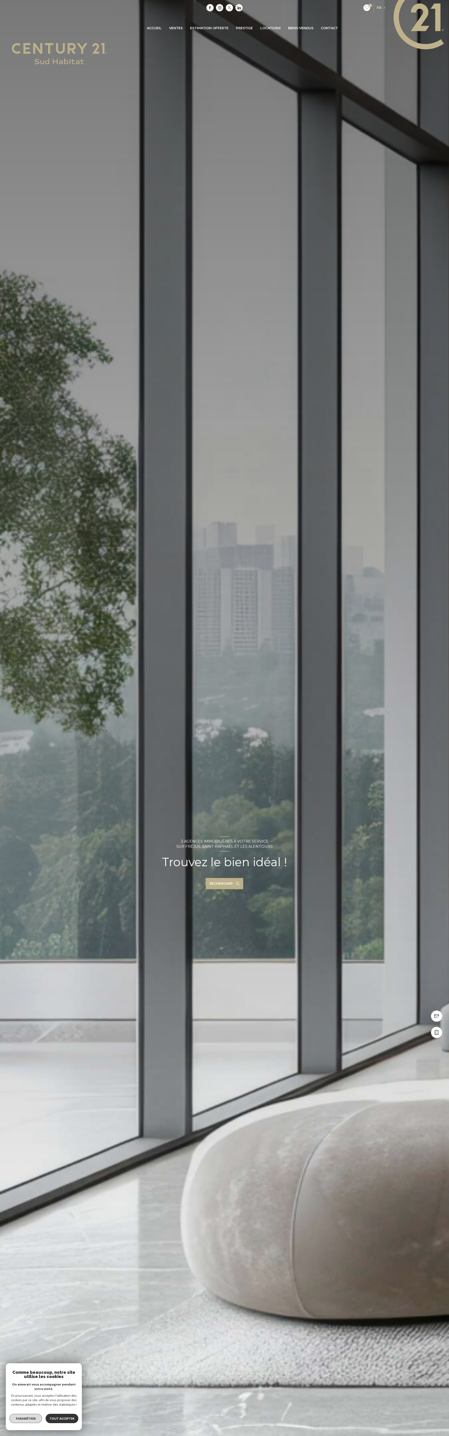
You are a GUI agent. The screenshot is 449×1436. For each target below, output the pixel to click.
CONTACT (329, 28)
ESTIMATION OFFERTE (209, 28)
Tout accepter (62, 1418)
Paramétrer (26, 1418)
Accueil (154, 28)
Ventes (176, 28)
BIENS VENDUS (300, 28)
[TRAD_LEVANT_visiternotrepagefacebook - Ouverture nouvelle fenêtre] (210, 7)
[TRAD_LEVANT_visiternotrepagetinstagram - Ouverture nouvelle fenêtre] (219, 7)
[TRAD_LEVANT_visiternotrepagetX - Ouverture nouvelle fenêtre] (229, 7)
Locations (270, 28)
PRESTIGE (244, 28)
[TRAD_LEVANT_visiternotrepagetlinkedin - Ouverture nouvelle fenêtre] (239, 7)
